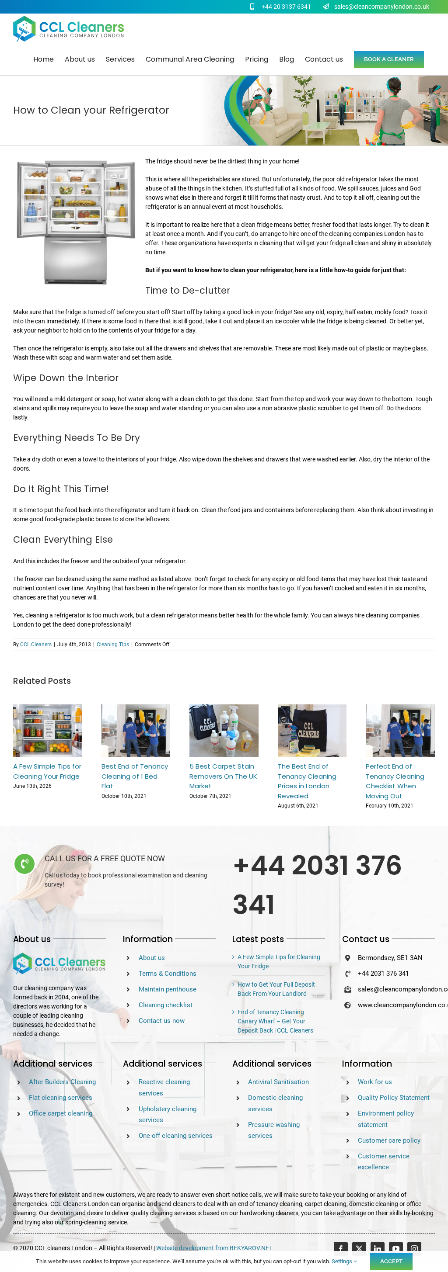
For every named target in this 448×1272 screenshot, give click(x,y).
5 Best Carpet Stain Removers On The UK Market (223, 776)
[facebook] (341, 1249)
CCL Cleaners (36, 644)
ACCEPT (391, 1261)
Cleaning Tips (113, 644)
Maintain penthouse (167, 989)
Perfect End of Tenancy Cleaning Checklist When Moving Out (395, 781)
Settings (343, 1261)
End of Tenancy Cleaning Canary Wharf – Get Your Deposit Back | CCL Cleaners (275, 1021)
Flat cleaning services (60, 1098)
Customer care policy (389, 1140)
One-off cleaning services (176, 1136)
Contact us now (162, 1021)
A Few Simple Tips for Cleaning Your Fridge (47, 771)
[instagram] (414, 1249)
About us (152, 958)
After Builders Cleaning (62, 1082)
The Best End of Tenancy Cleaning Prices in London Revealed (307, 781)
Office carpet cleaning (60, 1113)
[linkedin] (378, 1249)
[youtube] (396, 1249)
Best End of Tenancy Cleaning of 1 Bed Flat (135, 776)
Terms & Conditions (167, 973)
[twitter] (359, 1249)
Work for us (375, 1082)
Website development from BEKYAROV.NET (214, 1247)
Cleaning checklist (165, 1005)
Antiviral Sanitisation (278, 1082)
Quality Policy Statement (394, 1098)
